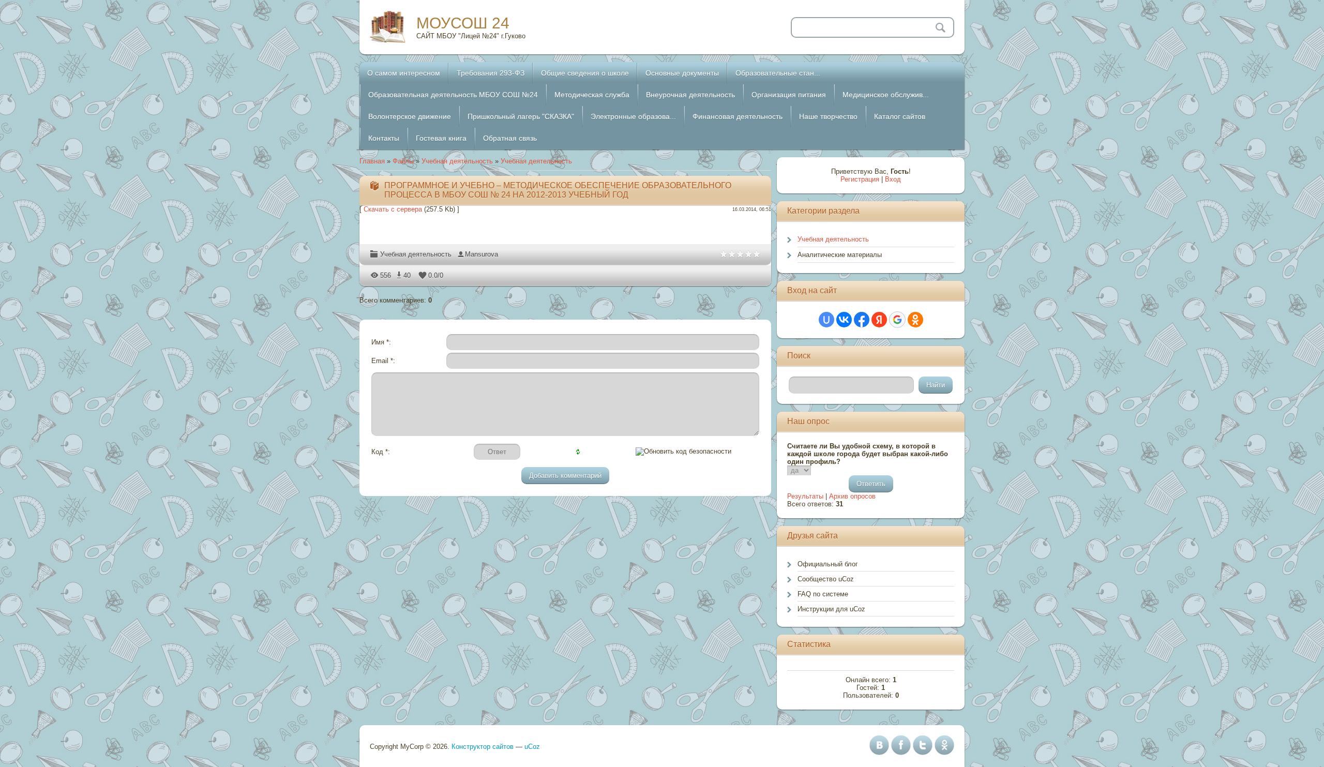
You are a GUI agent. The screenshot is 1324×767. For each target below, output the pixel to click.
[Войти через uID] (826, 319)
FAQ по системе (823, 594)
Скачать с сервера (393, 209)
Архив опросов (852, 496)
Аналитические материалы (840, 255)
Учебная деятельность (457, 161)
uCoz (532, 746)
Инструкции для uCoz (831, 609)
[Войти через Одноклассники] (915, 319)
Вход (893, 179)
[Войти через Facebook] (861, 319)
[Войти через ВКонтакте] (844, 319)
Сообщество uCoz (826, 579)
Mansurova (481, 254)
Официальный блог (828, 564)
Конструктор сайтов (483, 746)
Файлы (403, 161)
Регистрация (859, 179)
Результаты (805, 496)
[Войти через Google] (897, 319)
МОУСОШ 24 (462, 23)
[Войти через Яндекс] (879, 319)
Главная (372, 161)
